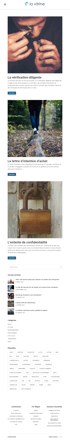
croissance (36, 360)
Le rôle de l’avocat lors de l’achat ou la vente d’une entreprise (36, 287)
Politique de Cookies (16, 421)
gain (27, 372)
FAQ (16, 424)
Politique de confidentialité (16, 419)
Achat (9, 324)
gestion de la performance (41, 372)
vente (49, 385)
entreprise (38, 364)
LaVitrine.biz (12, 437)
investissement (14, 376)
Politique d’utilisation (16, 416)
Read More (12, 93)
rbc (29, 380)
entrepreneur (26, 364)
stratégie (56, 380)
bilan (17, 356)
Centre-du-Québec (36, 419)
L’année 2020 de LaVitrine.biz (25, 302)
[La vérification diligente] (35, 44)
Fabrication (54, 416)
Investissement (12, 333)
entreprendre (14, 364)
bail (11, 356)
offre (45, 376)
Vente (9, 341)
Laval (36, 424)
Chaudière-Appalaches (35, 413)
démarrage (47, 360)
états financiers (26, 389)
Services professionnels (54, 425)
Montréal (36, 421)
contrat (25, 360)
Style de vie (11, 335)
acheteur (20, 352)
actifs (40, 352)
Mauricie (35, 416)
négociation (35, 376)
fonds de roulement (16, 372)
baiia (57, 352)
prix (23, 380)
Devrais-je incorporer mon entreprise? (28, 295)
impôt (55, 372)
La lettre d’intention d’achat (27, 161)
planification (13, 380)
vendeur (32, 385)
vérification (13, 389)
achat (11, 352)
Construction (54, 413)
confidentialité (14, 360)
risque (46, 380)
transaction (13, 385)
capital (35, 356)
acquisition (30, 352)
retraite (37, 380)
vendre (41, 385)
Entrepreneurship (13, 330)
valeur (24, 385)
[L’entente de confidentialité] (35, 209)
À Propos (16, 410)
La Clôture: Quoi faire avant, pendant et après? (31, 310)
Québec (36, 410)
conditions (45, 356)
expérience (49, 364)
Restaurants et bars (54, 423)
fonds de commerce (45, 368)
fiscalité (32, 368)
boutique (26, 356)
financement (22, 368)
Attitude (10, 327)
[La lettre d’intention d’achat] (35, 128)
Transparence (12, 338)
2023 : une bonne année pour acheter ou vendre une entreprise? (37, 279)
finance (12, 368)
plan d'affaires (55, 376)
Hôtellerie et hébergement (54, 419)
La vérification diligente (24, 77)
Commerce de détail (54, 410)
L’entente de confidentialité (27, 242)
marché (25, 376)
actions (49, 352)
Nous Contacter (16, 413)
